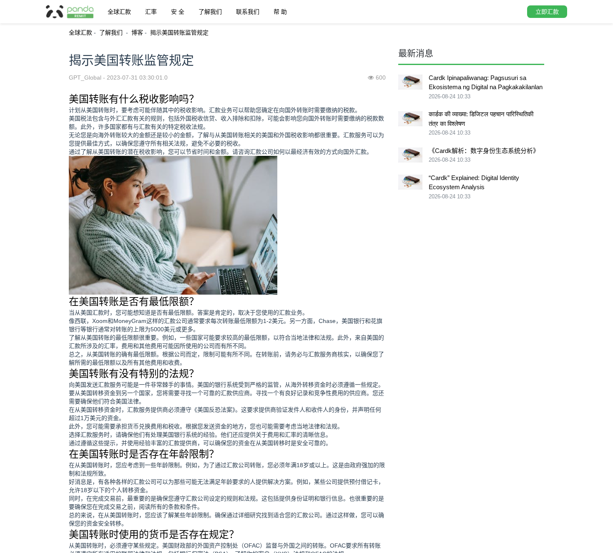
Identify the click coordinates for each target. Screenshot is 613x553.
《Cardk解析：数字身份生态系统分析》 (484, 150)
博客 (137, 32)
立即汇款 (547, 11)
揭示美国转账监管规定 (179, 32)
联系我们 (247, 11)
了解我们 (210, 11)
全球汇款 (119, 11)
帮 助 (280, 11)
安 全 (177, 11)
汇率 (151, 11)
